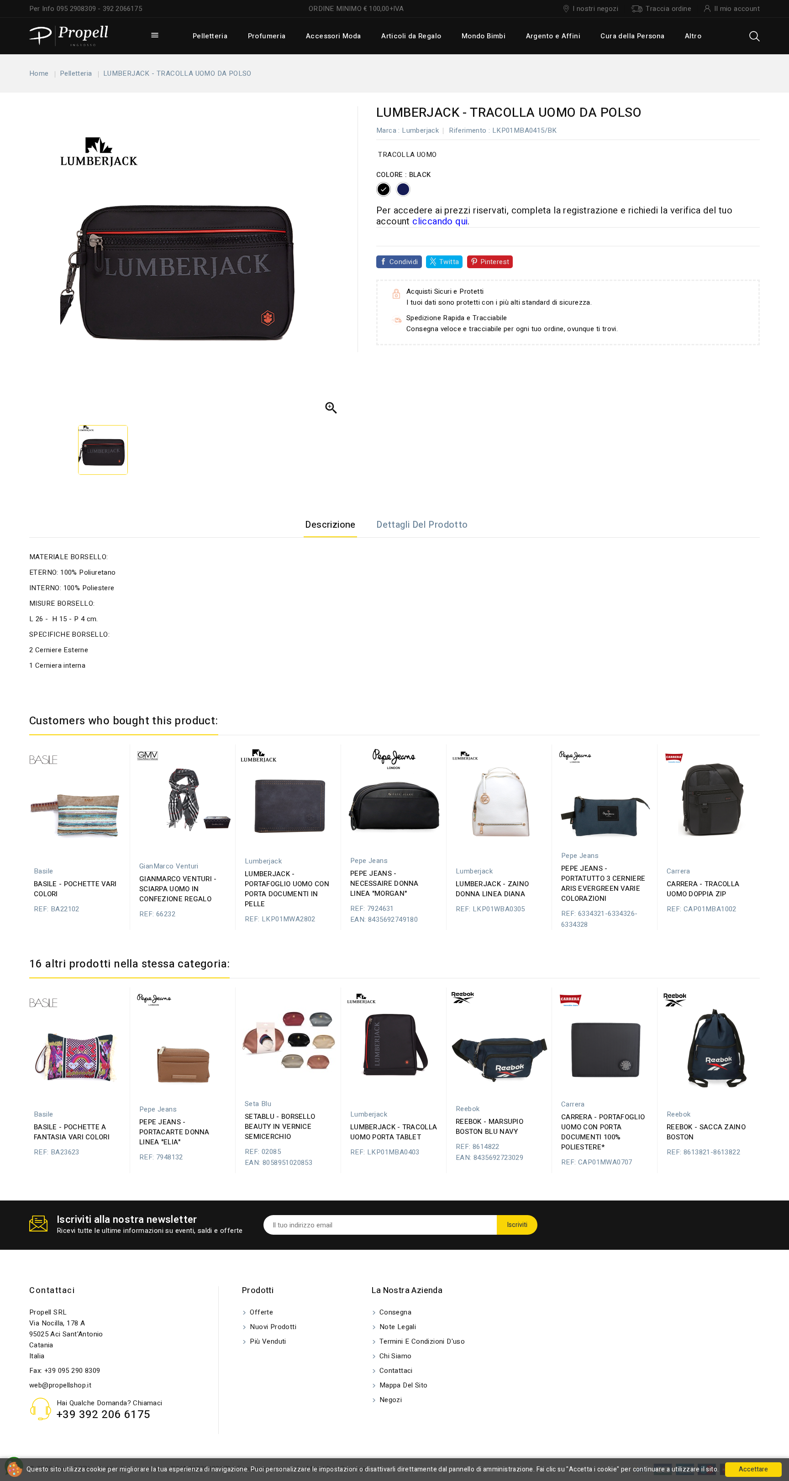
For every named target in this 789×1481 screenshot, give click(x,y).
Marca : (388, 130)
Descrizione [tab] (330, 524)
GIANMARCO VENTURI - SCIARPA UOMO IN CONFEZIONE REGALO (178, 889)
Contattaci (52, 1290)
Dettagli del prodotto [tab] (422, 524)
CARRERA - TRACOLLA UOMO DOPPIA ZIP (703, 889)
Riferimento (467, 130)
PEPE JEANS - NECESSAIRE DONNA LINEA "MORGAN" (384, 883)
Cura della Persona (632, 36)
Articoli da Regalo (411, 36)
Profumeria (267, 36)
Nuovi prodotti (272, 1327)
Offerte (260, 1312)
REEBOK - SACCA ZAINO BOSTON (706, 1132)
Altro (693, 36)
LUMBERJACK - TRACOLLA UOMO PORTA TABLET (393, 1132)
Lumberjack (420, 130)
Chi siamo (395, 1356)
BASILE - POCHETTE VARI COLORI (75, 889)
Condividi (403, 262)
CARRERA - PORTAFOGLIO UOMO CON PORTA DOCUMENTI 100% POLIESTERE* (603, 1132)
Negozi (390, 1400)
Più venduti (267, 1341)
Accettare (753, 1469)
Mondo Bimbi (483, 36)
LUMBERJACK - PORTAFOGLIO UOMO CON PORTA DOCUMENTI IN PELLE (287, 889)
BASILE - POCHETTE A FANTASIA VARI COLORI (72, 1132)
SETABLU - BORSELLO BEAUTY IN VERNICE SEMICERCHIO (280, 1127)
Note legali (397, 1327)
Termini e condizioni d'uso (421, 1341)
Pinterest (495, 262)
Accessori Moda (333, 36)
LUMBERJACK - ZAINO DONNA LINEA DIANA (492, 889)
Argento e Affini (553, 36)
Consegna (395, 1312)
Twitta (449, 262)
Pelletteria (210, 36)
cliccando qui (440, 221)
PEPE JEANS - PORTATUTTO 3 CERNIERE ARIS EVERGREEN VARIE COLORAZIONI (603, 883)
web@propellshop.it (60, 1385)
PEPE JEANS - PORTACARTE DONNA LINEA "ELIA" (174, 1132)
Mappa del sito (403, 1385)
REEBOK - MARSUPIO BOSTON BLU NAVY (489, 1127)
